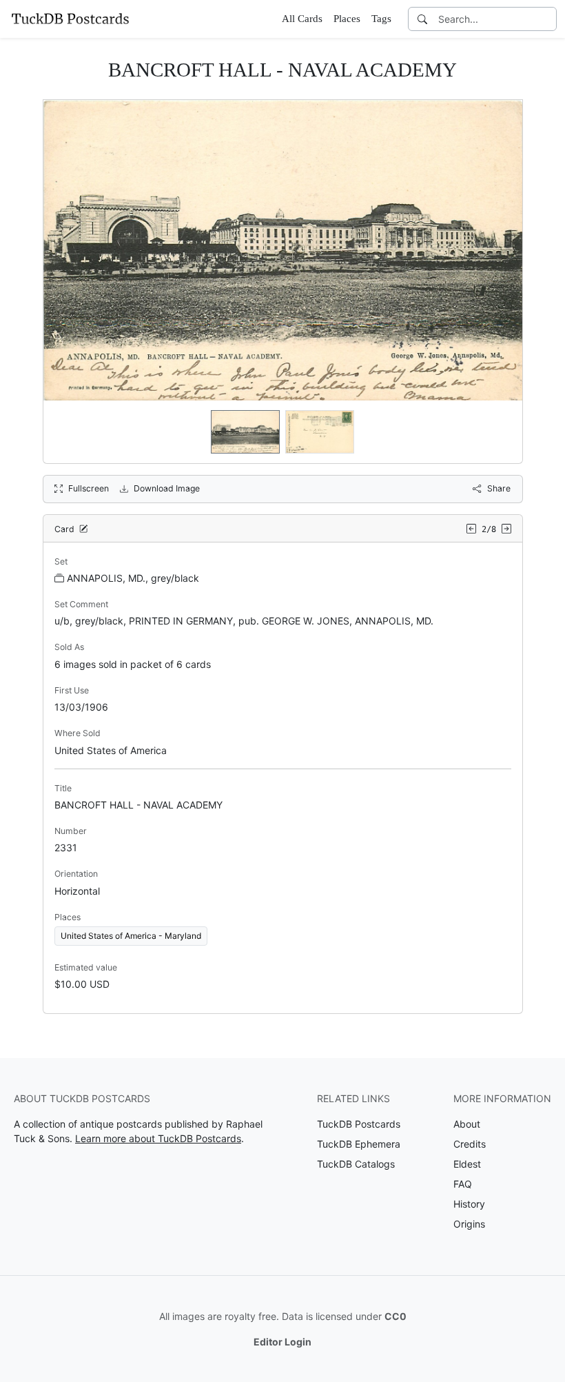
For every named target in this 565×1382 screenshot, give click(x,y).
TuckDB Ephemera (358, 1144)
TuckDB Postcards (358, 1124)
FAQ (462, 1184)
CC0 (395, 1316)
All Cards (302, 18)
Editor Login (282, 1342)
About (466, 1124)
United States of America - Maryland (131, 936)
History (469, 1204)
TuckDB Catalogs (356, 1164)
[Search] (422, 19)
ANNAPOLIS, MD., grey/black (133, 578)
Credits (469, 1144)
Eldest (467, 1164)
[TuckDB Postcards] (70, 18)
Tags (381, 18)
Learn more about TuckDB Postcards (158, 1138)
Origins (469, 1224)
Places (346, 18)
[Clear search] (547, 19)
